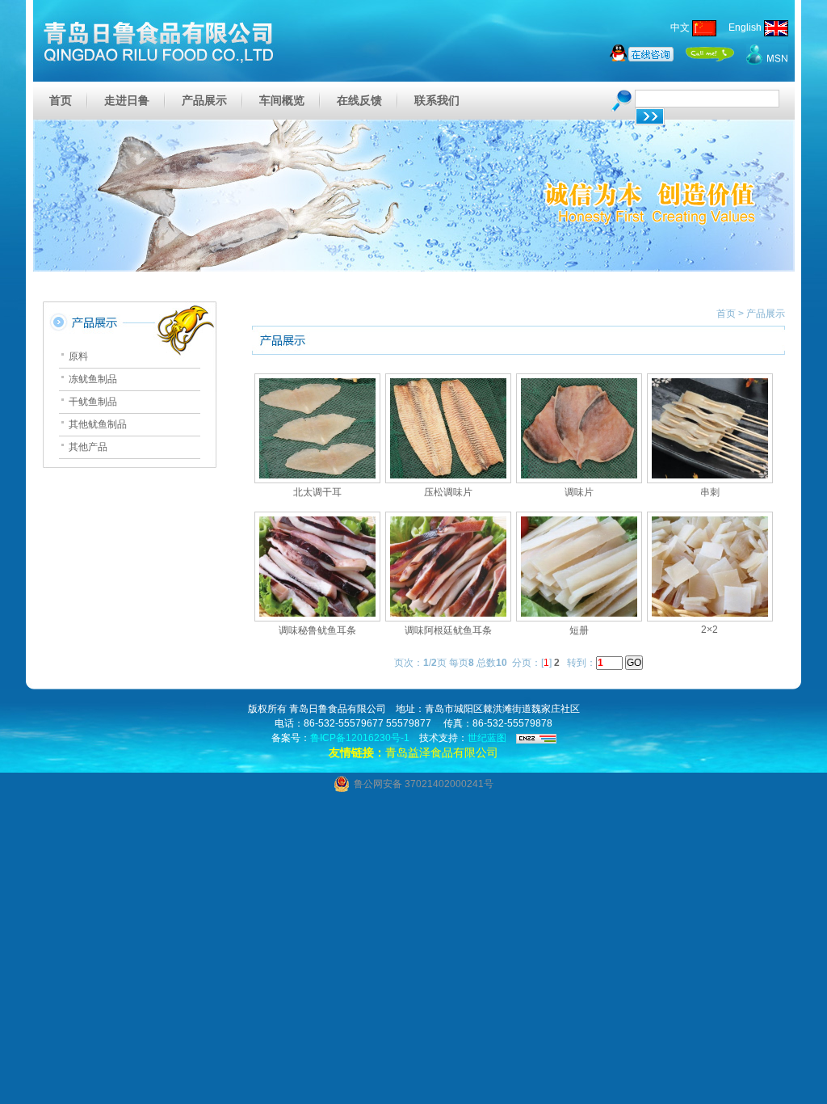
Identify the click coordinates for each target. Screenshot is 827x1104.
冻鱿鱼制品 (93, 379)
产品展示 (204, 100)
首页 (60, 100)
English (741, 27)
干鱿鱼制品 (93, 401)
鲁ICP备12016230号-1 (359, 738)
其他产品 (88, 447)
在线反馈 (359, 100)
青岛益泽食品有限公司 (441, 752)
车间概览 (281, 100)
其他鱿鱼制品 (98, 424)
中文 (681, 27)
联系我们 (437, 100)
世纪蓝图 (487, 738)
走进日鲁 (126, 100)
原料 (78, 356)
